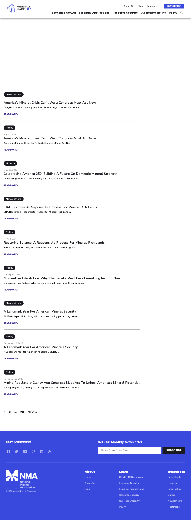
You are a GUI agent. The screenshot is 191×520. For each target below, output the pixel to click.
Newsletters (175, 501)
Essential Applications (94, 12)
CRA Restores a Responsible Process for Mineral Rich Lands (50, 207)
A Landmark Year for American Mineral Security (40, 311)
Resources (152, 6)
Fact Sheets (174, 477)
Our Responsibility (153, 12)
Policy (173, 12)
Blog (140, 6)
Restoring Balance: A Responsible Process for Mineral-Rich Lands (54, 242)
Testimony (174, 507)
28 (22, 412)
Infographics (174, 489)
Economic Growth (64, 12)
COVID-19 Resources (131, 477)
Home (88, 477)
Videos (171, 495)
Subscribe (174, 6)
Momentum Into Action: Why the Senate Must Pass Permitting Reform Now (62, 278)
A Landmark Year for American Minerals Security (41, 347)
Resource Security (125, 12)
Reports (172, 483)
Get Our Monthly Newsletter (120, 442)
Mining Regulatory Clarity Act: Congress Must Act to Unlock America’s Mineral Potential (72, 383)
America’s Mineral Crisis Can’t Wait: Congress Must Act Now (50, 102)
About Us (129, 6)
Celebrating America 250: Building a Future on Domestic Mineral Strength (60, 174)
